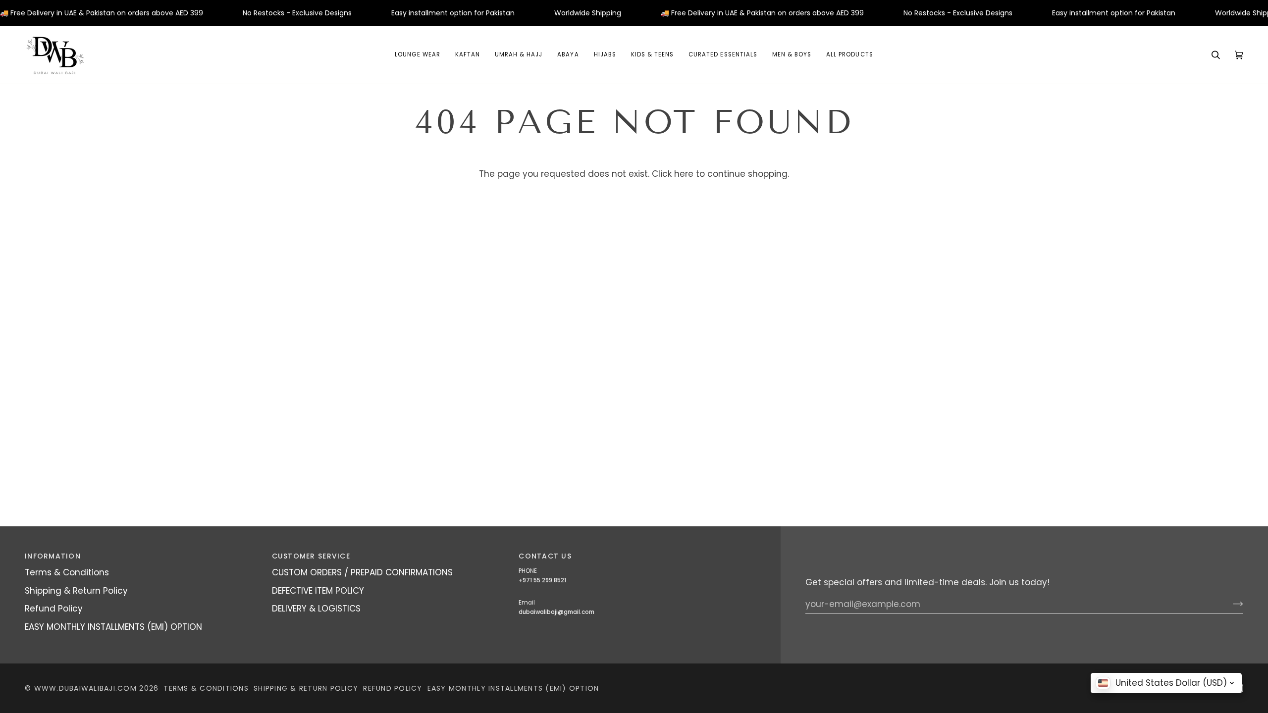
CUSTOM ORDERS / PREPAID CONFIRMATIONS (362, 572)
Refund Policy (54, 608)
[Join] (1230, 604)
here (683, 174)
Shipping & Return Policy (76, 591)
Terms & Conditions (67, 572)
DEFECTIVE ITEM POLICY (318, 591)
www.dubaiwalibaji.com (85, 688)
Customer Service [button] (311, 556)
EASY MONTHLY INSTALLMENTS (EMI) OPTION (113, 627)
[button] (568, 55)
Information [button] (53, 556)
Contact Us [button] (545, 556)
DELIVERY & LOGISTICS (316, 608)
